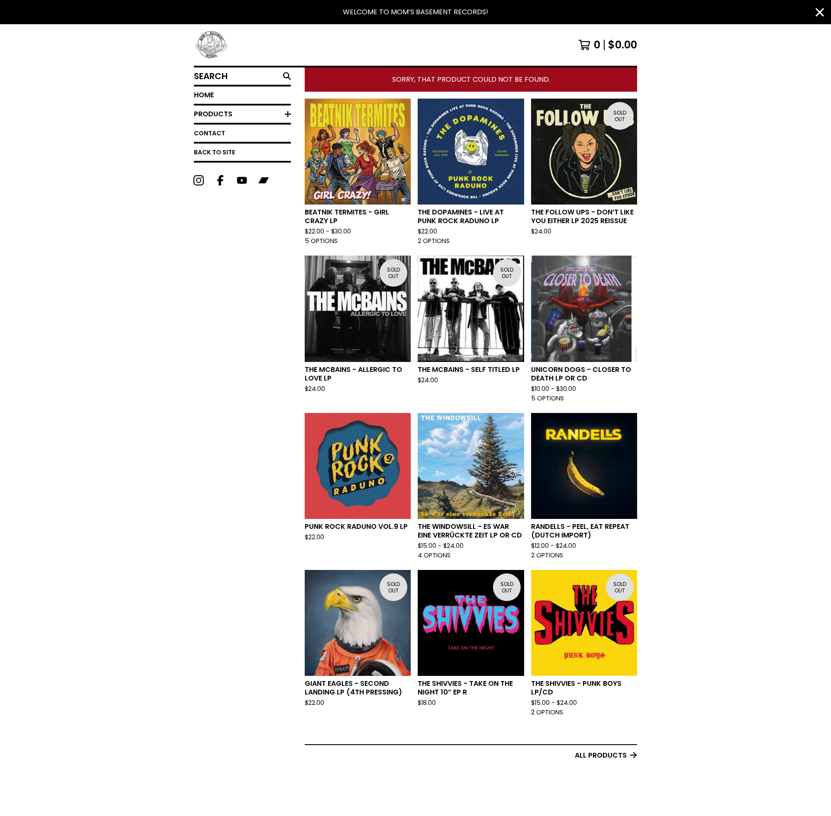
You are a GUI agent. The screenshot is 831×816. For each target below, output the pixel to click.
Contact (209, 133)
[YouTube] (242, 180)
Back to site (214, 152)
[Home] (211, 45)
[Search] (287, 76)
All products (601, 755)
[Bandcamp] (263, 180)
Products (213, 114)
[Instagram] (199, 180)
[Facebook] (220, 180)
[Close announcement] (819, 12)
